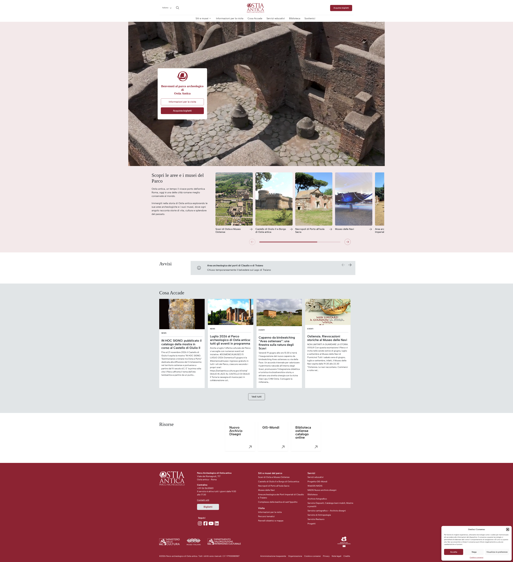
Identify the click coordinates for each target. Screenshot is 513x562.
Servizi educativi (276, 18)
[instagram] (200, 523)
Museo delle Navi (344, 229)
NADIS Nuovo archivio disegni (322, 490)
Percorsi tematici (266, 516)
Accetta (453, 552)
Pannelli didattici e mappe (270, 520)
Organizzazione (295, 556)
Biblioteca (294, 18)
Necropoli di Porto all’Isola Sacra (309, 230)
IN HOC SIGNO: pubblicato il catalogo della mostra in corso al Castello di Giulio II (181, 344)
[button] (507, 529)
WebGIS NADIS (315, 486)
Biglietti (208, 506)
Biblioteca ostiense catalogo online (303, 432)
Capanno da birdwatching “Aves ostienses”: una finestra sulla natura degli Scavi (277, 343)
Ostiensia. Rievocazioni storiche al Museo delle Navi (327, 338)
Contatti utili (203, 500)
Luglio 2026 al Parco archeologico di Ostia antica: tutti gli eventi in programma (230, 340)
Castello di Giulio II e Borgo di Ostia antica (270, 230)
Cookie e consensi (476, 557)
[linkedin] (216, 523)
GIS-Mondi (270, 427)
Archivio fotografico (317, 498)
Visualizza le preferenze (497, 552)
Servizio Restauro (316, 519)
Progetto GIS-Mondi (317, 481)
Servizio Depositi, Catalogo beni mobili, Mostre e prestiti (330, 505)
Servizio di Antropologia (319, 515)
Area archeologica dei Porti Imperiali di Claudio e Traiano (281, 496)
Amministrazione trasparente (273, 556)
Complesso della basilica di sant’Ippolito (277, 502)
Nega (474, 552)
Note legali (336, 556)
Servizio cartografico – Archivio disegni (327, 510)
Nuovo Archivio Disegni (235, 430)
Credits (346, 556)
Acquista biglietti (341, 8)
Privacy (326, 556)
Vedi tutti (257, 396)
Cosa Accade (255, 18)
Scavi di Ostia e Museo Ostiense (228, 230)
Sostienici (309, 18)
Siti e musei (202, 18)
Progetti (312, 523)
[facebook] (205, 523)
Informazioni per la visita (229, 18)
